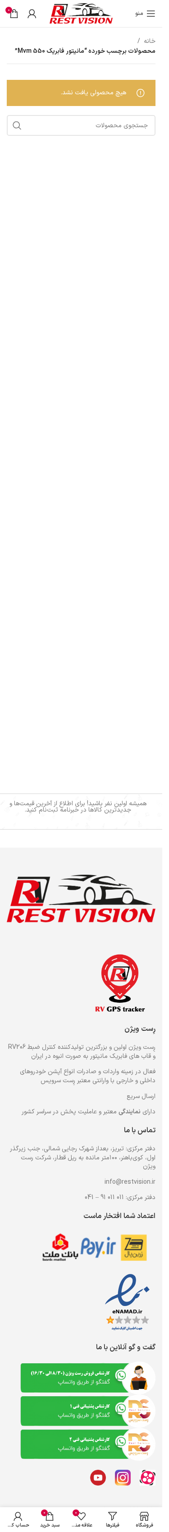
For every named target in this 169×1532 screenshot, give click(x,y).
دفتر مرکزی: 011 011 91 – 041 (120, 1197)
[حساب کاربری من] (32, 14)
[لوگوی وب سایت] (81, 13)
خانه (149, 41)
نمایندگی (130, 1112)
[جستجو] (17, 125)
